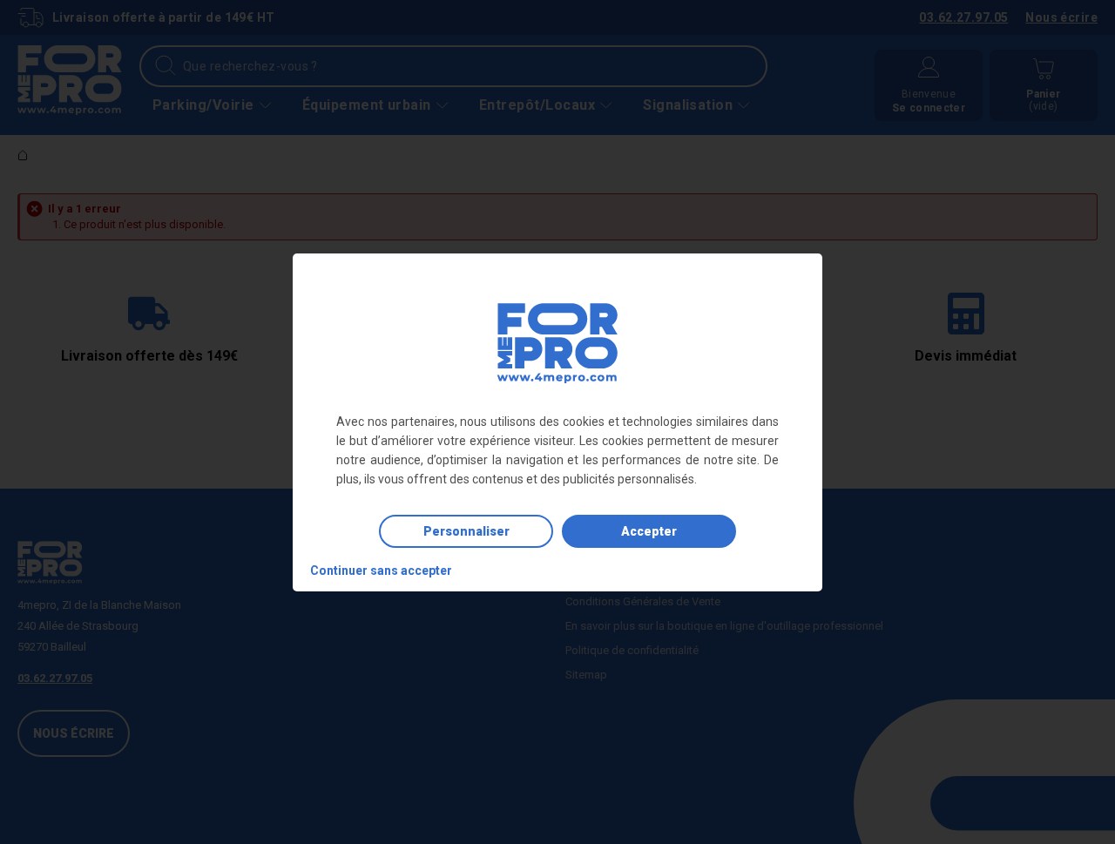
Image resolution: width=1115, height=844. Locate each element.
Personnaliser (466, 531)
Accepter (649, 531)
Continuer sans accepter (381, 570)
